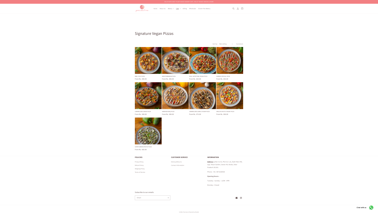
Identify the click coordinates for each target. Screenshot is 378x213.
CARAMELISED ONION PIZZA (143, 111)
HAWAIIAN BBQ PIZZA (168, 111)
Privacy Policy (139, 162)
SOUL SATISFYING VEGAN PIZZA (198, 76)
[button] (171, 9)
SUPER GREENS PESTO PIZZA (143, 147)
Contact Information (177, 165)
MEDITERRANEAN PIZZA (169, 76)
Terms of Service (140, 172)
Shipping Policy (140, 169)
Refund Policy (139, 165)
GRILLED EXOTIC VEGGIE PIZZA (225, 111)
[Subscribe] (168, 197)
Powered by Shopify (194, 212)
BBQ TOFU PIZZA (140, 76)
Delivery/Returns (176, 162)
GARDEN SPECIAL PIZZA (223, 76)
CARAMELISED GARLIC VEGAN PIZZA (199, 111)
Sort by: (215, 44)
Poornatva (186, 212)
